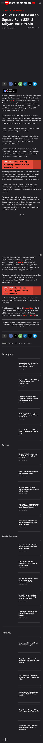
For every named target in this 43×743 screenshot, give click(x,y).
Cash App (22, 343)
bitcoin (11, 343)
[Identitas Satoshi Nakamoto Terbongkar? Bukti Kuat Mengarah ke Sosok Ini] (10, 366)
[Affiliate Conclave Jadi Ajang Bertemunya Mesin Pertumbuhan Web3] (10, 581)
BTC (16, 343)
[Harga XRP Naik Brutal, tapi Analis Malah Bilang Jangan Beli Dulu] (10, 457)
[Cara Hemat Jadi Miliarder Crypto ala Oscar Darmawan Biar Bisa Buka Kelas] (10, 399)
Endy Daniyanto (8, 28)
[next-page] (6, 739)
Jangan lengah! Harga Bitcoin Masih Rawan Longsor (28, 472)
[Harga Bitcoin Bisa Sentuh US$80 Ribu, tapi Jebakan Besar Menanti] (10, 661)
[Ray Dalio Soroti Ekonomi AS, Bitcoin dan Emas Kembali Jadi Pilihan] (10, 678)
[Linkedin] (25, 84)
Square (29, 343)
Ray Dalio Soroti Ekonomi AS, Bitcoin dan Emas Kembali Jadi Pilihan (29, 677)
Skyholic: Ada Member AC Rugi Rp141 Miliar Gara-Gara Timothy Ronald (29, 381)
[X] (15, 84)
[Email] (30, 84)
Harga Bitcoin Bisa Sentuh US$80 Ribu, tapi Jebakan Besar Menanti (29, 660)
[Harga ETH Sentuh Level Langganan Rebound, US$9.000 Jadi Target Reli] (10, 490)
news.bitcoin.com (29, 315)
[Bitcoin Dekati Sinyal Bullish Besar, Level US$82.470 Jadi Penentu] (10, 695)
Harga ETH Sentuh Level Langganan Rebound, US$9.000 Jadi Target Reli (29, 489)
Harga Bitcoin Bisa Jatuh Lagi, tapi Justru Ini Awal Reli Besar (29, 711)
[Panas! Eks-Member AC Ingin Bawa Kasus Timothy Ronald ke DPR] (10, 433)
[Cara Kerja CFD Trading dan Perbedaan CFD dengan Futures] (10, 615)
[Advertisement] (21, 42)
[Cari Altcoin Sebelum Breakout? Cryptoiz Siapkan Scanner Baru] (10, 565)
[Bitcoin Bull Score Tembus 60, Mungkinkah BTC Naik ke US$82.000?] (10, 728)
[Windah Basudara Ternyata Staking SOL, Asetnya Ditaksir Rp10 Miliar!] (10, 416)
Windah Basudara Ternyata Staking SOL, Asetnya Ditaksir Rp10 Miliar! (29, 415)
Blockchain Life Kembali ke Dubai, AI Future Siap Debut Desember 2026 (28, 522)
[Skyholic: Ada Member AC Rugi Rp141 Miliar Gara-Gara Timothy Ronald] (10, 383)
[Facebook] (11, 84)
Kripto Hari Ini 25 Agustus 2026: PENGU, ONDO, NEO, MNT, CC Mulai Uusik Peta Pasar (29, 506)
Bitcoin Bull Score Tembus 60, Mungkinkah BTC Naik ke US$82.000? (28, 727)
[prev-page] (3, 739)
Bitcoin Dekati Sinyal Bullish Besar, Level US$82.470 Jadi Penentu (28, 694)
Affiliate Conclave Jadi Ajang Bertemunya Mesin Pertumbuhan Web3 (28, 580)
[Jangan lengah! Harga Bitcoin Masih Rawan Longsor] (10, 474)
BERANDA (5, 11)
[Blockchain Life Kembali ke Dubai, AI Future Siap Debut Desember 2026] (10, 524)
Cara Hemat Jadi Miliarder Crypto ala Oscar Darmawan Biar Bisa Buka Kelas (28, 398)
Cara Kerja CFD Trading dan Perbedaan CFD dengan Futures (28, 613)
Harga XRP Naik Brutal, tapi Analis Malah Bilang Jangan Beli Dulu (28, 456)
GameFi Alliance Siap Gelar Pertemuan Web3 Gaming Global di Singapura (28, 597)
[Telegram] (35, 84)
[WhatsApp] (20, 84)
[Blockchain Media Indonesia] (19, 3)
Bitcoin (20, 262)
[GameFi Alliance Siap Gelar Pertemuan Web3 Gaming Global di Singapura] (10, 598)
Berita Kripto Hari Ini (16, 11)
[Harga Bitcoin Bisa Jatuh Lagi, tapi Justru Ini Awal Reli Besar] (10, 711)
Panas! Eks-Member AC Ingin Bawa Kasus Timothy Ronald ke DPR (28, 431)
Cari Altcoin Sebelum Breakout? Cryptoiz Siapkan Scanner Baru (28, 563)
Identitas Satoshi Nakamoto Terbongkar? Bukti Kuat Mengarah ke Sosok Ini (28, 365)
